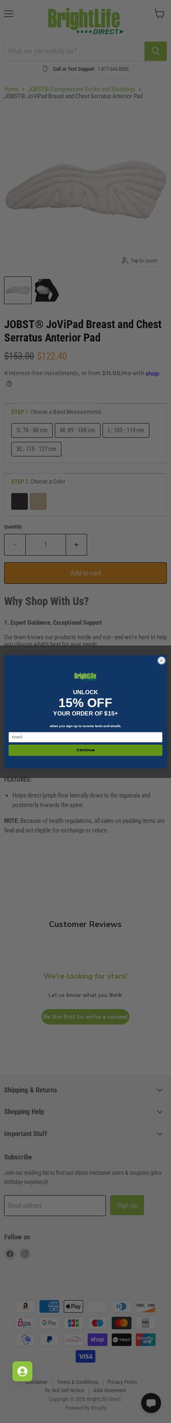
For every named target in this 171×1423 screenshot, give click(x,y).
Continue (85, 750)
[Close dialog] (161, 660)
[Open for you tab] (22, 1371)
